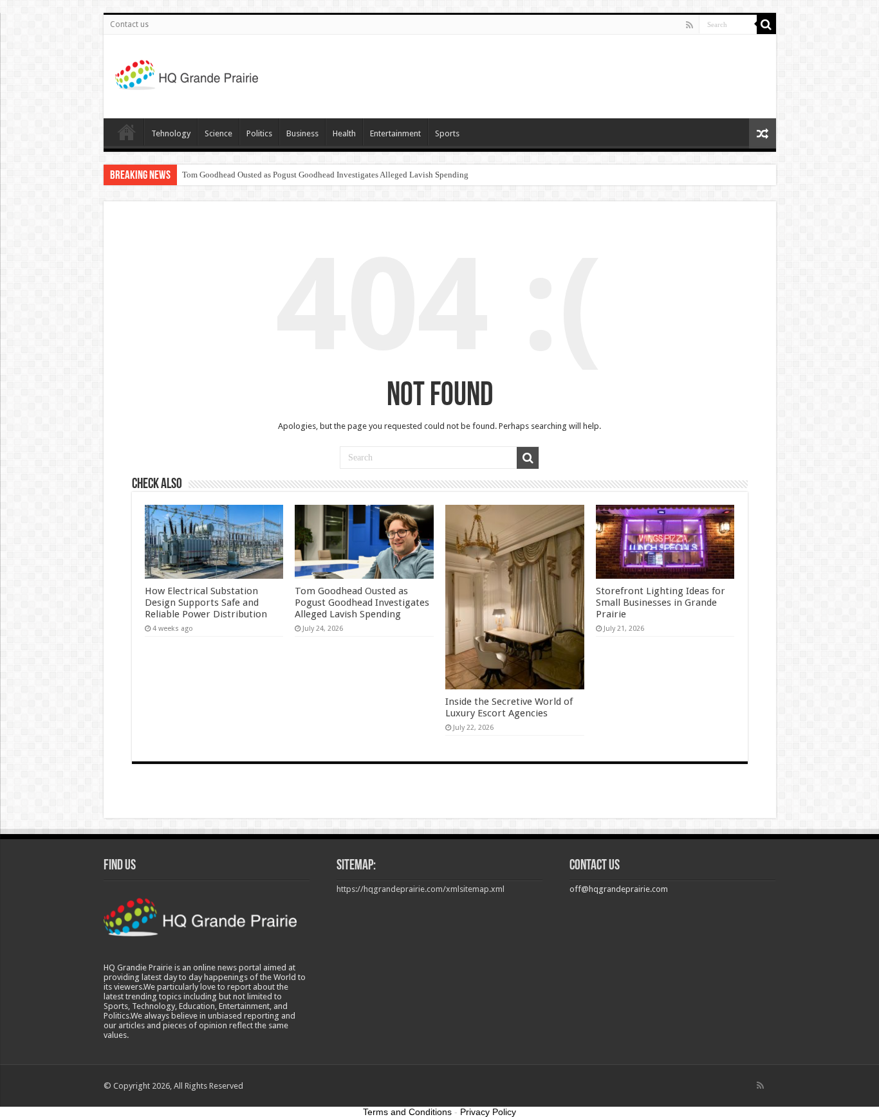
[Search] (766, 24)
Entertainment (395, 133)
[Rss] (689, 25)
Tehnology (170, 133)
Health (344, 133)
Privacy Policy (488, 1112)
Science (218, 133)
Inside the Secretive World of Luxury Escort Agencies (509, 707)
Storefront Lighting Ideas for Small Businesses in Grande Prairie (660, 602)
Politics (259, 133)
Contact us (129, 24)
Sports (447, 133)
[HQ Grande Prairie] (187, 74)
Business (302, 133)
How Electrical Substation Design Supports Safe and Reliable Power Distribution (206, 602)
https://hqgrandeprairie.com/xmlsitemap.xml (420, 889)
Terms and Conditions (407, 1112)
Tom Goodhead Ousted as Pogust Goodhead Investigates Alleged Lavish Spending (325, 174)
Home (126, 131)
